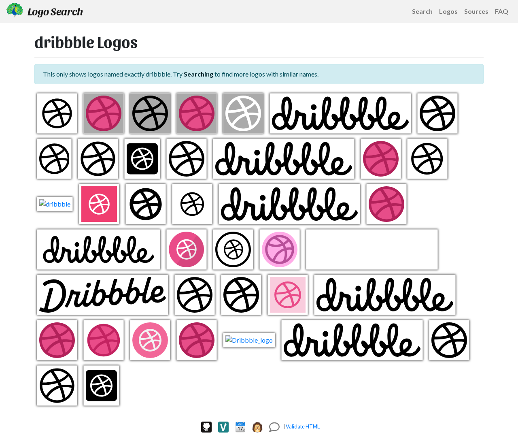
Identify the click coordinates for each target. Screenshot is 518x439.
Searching (198, 74)
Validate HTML (303, 426)
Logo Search (54, 10)
